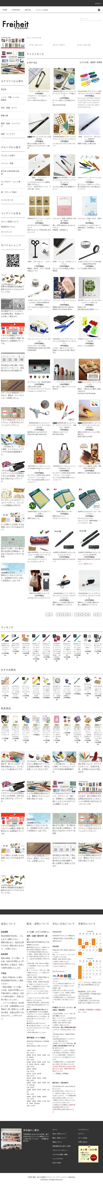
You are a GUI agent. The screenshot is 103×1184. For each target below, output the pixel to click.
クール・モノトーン (36, 45)
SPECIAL (28, 10)
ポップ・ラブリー (59, 45)
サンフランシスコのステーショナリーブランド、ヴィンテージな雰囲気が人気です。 (12, 502)
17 (95, 615)
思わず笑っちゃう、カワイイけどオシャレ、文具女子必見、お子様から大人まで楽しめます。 (89, 768)
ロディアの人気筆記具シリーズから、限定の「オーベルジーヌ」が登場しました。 (12, 395)
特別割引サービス (8, 227)
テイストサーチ (36, 37)
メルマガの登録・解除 (60, 1154)
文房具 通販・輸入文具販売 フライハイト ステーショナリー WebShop (51, 1177)
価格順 (93, 62)
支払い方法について (59, 1134)
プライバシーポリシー (60, 1150)
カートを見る (82, 1138)
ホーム (29, 37)
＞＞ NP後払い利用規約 (61, 1073)
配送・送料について (59, 1138)
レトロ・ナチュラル (84, 45)
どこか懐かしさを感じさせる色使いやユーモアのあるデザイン (12, 527)
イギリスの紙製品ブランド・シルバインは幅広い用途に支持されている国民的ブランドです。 (12, 339)
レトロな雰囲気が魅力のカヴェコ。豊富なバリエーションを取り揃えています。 (38, 796)
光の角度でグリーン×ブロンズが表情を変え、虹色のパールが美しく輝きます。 (12, 313)
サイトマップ (6, 232)
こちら (84, 1012)
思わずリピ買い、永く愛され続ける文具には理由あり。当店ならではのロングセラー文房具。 (12, 553)
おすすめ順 (84, 62)
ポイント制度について (10, 222)
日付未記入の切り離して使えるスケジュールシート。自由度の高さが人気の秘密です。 (12, 368)
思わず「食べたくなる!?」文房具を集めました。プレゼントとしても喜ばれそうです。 (12, 766)
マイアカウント (83, 1129)
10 (88, 615)
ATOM (59, 1163)
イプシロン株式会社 (58, 983)
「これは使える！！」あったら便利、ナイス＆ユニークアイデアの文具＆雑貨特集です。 (12, 450)
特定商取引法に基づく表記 (62, 1146)
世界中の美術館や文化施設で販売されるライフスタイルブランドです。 (12, 289)
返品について (57, 1142)
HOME (5, 10)
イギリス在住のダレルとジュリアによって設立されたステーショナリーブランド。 (12, 422)
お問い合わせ (82, 1142)
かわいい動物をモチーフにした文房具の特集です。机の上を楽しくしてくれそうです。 (38, 766)
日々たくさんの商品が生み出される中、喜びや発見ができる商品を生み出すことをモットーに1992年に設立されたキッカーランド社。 (90, 798)
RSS (54, 1163)
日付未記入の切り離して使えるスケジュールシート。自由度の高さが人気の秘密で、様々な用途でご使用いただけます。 (64, 860)
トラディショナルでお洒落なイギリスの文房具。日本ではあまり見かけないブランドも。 (12, 477)
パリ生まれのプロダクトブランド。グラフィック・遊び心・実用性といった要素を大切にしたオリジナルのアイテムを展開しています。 (64, 798)
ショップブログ (58, 1159)
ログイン (81, 1134)
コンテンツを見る (42, 10)
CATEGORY (16, 10)
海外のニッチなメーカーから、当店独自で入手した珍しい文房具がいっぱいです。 (12, 578)
